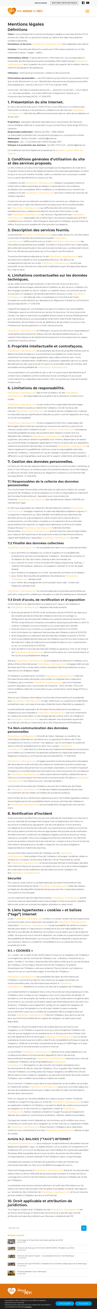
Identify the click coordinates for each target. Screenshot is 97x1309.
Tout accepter (65, 1304)
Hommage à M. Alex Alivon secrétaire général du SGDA (40, 1240)
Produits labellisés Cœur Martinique (31, 1271)
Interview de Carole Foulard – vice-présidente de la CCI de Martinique (45, 1256)
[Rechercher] (83, 1228)
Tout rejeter (83, 1304)
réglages (28, 1307)
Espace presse (41, 3)
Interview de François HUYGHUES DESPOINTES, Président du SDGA (45, 1248)
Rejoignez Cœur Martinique (64, 3)
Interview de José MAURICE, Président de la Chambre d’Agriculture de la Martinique (52, 1264)
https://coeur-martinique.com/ (47, 44)
